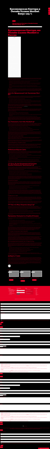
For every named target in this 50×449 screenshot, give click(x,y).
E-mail (17, 291)
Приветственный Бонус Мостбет (12, 64)
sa (12, 265)
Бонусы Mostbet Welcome (12, 59)
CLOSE (1, 376)
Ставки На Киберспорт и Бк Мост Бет (13, 60)
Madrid (36, 293)
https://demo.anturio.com (12, 293)
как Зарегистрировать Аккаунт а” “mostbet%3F (14, 69)
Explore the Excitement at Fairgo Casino (24, 278)
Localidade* (1, 335)
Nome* (1, 378)
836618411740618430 (12, 277)
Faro (36, 291)
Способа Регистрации (11, 46)
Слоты (10, 58)
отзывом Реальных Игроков (12, 65)
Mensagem (1, 355)
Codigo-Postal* (1, 338)
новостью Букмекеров (11, 61)
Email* (0, 389)
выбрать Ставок (11, 53)
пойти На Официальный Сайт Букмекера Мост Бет (14, 38)
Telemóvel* (1, 343)
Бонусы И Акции (11, 73)
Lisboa (36, 289)
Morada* (1, 332)
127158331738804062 (35, 277)
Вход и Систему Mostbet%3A (12, 68)
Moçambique (36, 294)
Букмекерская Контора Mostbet (12, 39)
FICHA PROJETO (10, 294)
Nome (17, 289)
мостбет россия (26, 106)
